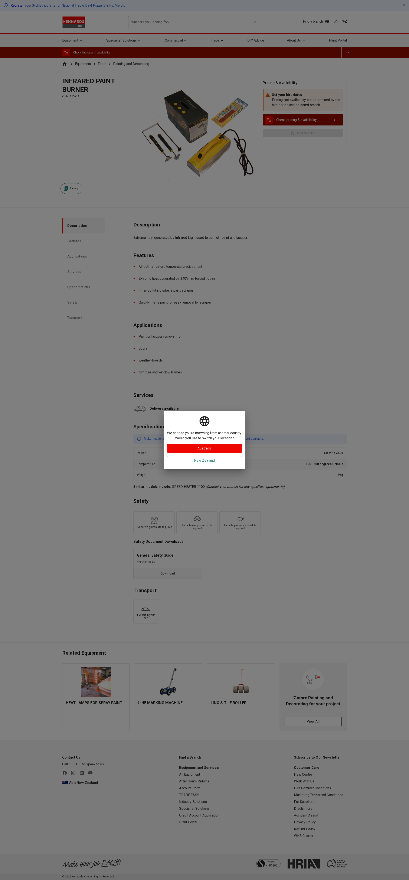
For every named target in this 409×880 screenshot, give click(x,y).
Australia (204, 448)
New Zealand (204, 460)
